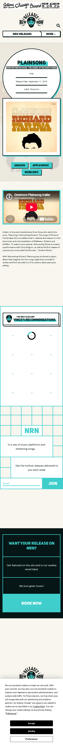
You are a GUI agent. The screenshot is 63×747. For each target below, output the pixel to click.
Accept (31, 723)
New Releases (22, 34)
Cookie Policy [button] (39, 706)
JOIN (52, 483)
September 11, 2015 (38, 81)
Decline (31, 731)
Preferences (31, 739)
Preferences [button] (11, 713)
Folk (32, 73)
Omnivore (34, 89)
